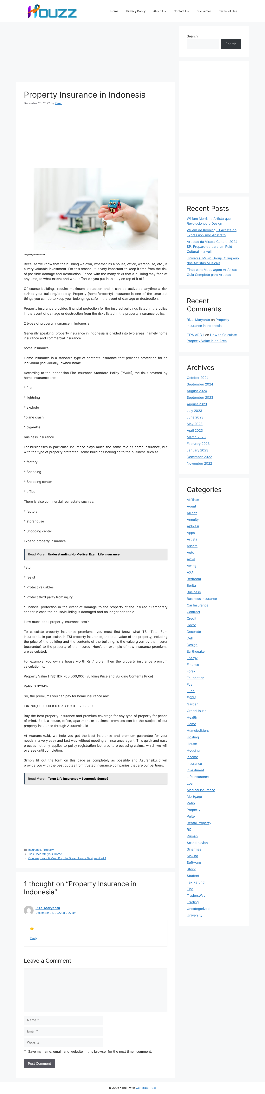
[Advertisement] (95, 53)
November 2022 (199, 463)
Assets (192, 546)
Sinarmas (194, 849)
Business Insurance (202, 599)
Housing (193, 750)
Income (192, 757)
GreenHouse (196, 711)
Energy (192, 658)
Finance (193, 665)
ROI (189, 830)
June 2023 (195, 417)
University (194, 915)
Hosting (193, 737)
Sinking (192, 856)
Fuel (190, 684)
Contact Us (181, 11)
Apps (191, 533)
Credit (191, 618)
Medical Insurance (201, 790)
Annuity (193, 519)
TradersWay (196, 895)
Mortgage (194, 797)
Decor (191, 625)
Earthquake (196, 651)
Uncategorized (198, 909)
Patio (191, 803)
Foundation (195, 678)
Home (114, 11)
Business (194, 592)
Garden (192, 704)
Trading (193, 902)
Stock (191, 869)
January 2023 (197, 450)
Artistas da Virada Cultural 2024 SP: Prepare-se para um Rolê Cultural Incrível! (212, 247)
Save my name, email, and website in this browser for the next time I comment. (90, 1051)
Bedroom (194, 579)
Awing (191, 566)
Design (192, 645)
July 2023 (194, 411)
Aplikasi (193, 526)
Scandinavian (197, 843)
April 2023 (195, 430)
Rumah (192, 836)
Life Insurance (198, 777)
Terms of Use (228, 11)
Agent (191, 506)
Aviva (191, 559)
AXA (190, 572)
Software (194, 862)
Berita (191, 585)
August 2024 (197, 391)
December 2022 (199, 457)
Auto (190, 552)
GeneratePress (146, 1088)
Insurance (34, 849)
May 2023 (195, 424)
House (192, 744)
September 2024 (200, 384)
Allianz (192, 513)
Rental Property (199, 823)
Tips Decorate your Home (45, 854)
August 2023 (197, 404)
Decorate (194, 632)
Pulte (191, 816)
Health (192, 717)
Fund (191, 691)
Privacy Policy (135, 11)
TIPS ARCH (195, 335)
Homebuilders (198, 731)
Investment (195, 770)
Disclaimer (204, 11)
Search (192, 36)
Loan (191, 783)
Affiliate (193, 500)
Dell (190, 638)
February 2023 (198, 444)
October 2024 (198, 378)
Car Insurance (197, 605)
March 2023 (196, 437)
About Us (159, 11)
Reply (33, 938)
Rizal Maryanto (48, 908)
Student (193, 876)
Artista (192, 539)
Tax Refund (196, 882)
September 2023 (200, 397)
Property (48, 849)
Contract (193, 612)
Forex (191, 671)
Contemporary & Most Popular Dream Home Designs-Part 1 (67, 858)
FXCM (191, 698)
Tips (190, 889)
